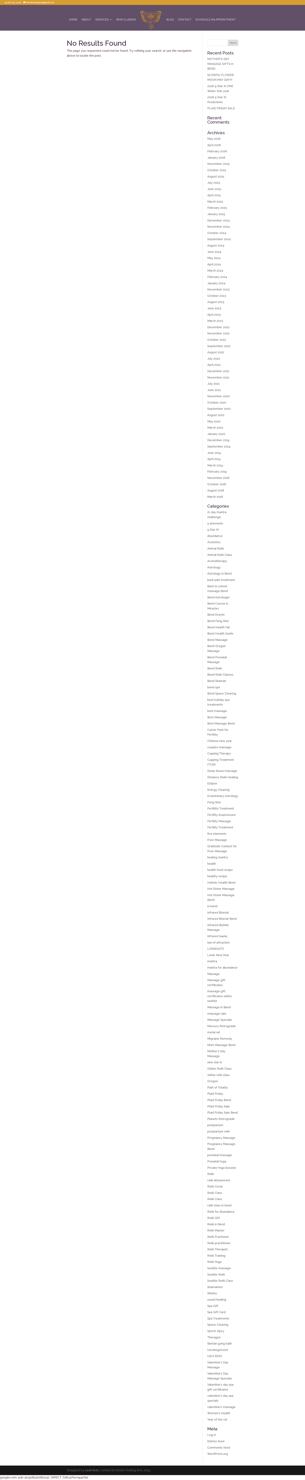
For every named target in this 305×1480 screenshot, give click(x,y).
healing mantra (217, 857)
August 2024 (215, 245)
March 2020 (215, 427)
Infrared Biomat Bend (222, 918)
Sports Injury (215, 1331)
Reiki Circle (215, 1186)
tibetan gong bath (219, 1343)
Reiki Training (216, 1255)
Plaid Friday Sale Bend (222, 1112)
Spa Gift (212, 1306)
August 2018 (215, 490)
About (86, 19)
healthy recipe (217, 876)
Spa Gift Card (216, 1312)
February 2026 (217, 151)
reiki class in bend (219, 1205)
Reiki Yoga (214, 1261)
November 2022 (218, 333)
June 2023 (214, 308)
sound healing (216, 1299)
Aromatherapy (217, 561)
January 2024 (216, 283)
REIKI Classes (126, 19)
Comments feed (218, 1447)
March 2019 (215, 465)
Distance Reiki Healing (222, 777)
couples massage (219, 747)
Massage (213, 974)
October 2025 (216, 170)
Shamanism (215, 1287)
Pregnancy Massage (221, 1137)
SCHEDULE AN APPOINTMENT (216, 19)
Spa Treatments (218, 1318)
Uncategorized (217, 1350)
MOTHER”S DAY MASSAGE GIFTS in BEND (220, 63)
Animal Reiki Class (219, 554)
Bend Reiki (214, 668)
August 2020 (215, 415)
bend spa (213, 687)
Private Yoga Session (221, 1167)
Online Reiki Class (219, 1068)
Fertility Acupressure (221, 814)
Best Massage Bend (221, 723)
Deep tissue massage (222, 771)
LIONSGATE (215, 948)
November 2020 (218, 396)
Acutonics (213, 542)
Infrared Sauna (217, 936)
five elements (216, 833)
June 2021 (214, 390)
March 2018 (215, 496)
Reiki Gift (213, 1218)
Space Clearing (217, 1324)
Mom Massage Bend (221, 1045)
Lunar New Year (218, 955)
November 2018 (218, 478)
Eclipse (212, 783)
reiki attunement (218, 1180)
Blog (170, 19)
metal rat (213, 1032)
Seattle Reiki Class (220, 1280)
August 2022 (215, 352)
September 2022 (218, 346)
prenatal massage (219, 1155)
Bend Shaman (216, 681)
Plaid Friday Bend (219, 1100)
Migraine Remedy (219, 1038)
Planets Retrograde (221, 1119)
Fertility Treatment (220, 827)
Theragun (213, 1337)
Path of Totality (217, 1087)
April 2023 (214, 314)
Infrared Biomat (218, 912)
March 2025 (215, 201)
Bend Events (216, 614)
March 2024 (215, 270)
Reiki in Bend (216, 1224)
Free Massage (217, 840)
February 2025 (217, 207)
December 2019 (218, 440)
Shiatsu (212, 1293)
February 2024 (217, 277)
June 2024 (214, 251)
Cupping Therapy (219, 753)
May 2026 (213, 138)
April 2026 (214, 145)
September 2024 (219, 239)
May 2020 (213, 421)
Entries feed (215, 1441)
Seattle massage (219, 1268)
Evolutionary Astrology (222, 796)
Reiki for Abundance (221, 1211)
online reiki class (218, 1075)
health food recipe (220, 870)
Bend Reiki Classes (220, 674)
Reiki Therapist (217, 1249)
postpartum (215, 1125)
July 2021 (213, 383)
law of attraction (218, 942)
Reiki (210, 1174)
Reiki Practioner (218, 1236)
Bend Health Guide (220, 633)
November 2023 (218, 289)
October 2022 (216, 339)
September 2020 (219, 408)
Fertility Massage (219, 821)
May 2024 (213, 258)
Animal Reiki (215, 548)
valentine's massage (221, 1407)
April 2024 (214, 264)
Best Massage (217, 717)
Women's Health (218, 1413)
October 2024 (216, 233)
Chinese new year (219, 741)
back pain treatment (221, 580)
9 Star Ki (213, 529)
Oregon (212, 1081)
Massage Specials (219, 1019)
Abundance (215, 536)
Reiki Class (214, 1192)
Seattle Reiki (216, 1274)
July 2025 (213, 182)
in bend (212, 906)
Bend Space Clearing (221, 693)
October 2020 (216, 402)
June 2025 (214, 189)
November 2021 (218, 377)
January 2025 (216, 214)
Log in (211, 1435)
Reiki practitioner (219, 1243)
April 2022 (214, 364)
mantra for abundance (222, 967)
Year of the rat (217, 1419)
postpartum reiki (218, 1131)
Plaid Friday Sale (218, 1106)
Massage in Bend (219, 1007)
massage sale (216, 1013)
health (211, 863)
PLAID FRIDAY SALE (221, 108)
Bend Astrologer (218, 597)
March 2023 (215, 320)
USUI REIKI (214, 1356)
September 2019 (218, 446)
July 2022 (213, 358)
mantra (212, 961)
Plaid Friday (215, 1093)
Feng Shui (214, 802)
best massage (217, 711)
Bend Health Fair (218, 627)
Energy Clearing (218, 789)
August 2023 (215, 302)
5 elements (215, 523)
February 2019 (217, 471)
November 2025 (218, 163)
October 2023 (216, 295)
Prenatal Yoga (216, 1161)
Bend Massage (217, 639)
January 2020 (216, 434)
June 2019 (214, 452)
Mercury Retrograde (221, 1026)
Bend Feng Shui (218, 621)
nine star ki (214, 1062)
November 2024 (218, 226)
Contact (184, 19)
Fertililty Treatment (220, 808)
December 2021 (218, 371)
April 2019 (213, 459)
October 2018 (216, 484)
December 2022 (218, 327)
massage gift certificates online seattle (219, 996)
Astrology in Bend (219, 573)
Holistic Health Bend (221, 882)
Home (73, 19)
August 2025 (215, 176)
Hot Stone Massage (220, 888)
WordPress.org (217, 1453)
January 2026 (216, 157)
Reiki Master (215, 1230)
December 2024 (218, 220)
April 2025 (214, 195)
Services (102, 19)
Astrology (214, 567)
